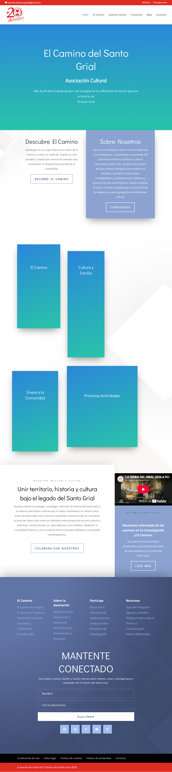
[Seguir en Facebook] (86, 729)
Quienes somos (117, 15)
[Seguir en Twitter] (107, 729)
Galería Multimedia (138, 634)
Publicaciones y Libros (140, 618)
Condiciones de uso (28, 758)
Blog (149, 15)
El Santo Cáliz (25, 634)
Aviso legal (50, 758)
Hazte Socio (97, 607)
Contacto (161, 15)
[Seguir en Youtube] (96, 729)
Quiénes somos (63, 612)
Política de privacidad (98, 758)
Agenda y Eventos (137, 612)
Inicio (85, 15)
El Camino (98, 15)
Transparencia (160, 3)
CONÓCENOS (120, 207)
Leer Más (143, 566)
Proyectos (136, 15)
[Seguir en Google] (75, 729)
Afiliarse (146, 3)
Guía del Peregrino (138, 607)
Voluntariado (98, 612)
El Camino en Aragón (30, 607)
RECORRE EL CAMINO (52, 179)
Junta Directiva (62, 628)
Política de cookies (71, 758)
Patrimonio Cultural (29, 618)
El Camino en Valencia (31, 612)
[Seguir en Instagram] (64, 729)
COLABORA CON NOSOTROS (57, 548)
